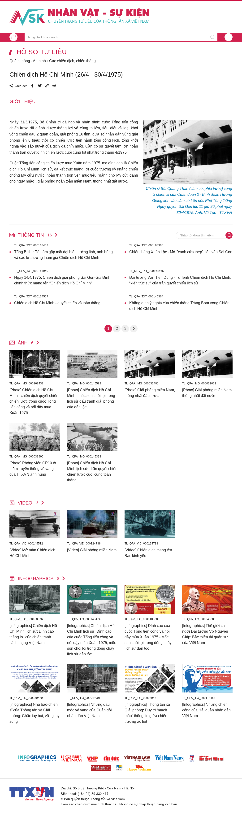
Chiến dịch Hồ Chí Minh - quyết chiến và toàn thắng (57, 303)
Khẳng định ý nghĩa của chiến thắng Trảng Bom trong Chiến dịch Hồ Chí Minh (179, 306)
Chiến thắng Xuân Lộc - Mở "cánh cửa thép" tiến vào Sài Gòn (180, 252)
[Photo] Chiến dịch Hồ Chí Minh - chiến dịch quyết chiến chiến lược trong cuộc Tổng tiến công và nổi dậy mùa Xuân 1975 (33, 401)
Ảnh (25, 342)
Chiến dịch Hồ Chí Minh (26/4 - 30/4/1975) (66, 74)
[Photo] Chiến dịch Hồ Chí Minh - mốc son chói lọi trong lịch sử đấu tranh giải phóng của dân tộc (91, 398)
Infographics (38, 578)
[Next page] (134, 328)
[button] (229, 37)
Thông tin (35, 235)
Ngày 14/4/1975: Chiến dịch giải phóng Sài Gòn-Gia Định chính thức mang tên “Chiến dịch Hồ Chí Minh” (62, 280)
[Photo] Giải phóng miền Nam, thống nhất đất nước (150, 393)
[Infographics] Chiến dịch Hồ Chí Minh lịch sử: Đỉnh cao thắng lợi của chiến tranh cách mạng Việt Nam (33, 634)
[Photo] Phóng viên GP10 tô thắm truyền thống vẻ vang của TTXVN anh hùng (32, 468)
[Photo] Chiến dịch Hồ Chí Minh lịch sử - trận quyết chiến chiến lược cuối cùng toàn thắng (92, 471)
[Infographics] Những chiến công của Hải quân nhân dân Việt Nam (206, 710)
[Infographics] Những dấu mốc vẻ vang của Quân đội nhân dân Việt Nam (89, 710)
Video (28, 502)
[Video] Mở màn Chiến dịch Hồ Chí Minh (32, 553)
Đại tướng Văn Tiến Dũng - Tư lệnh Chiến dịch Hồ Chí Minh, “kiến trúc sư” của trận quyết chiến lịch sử (180, 280)
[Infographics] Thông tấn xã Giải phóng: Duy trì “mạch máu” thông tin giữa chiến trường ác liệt (147, 712)
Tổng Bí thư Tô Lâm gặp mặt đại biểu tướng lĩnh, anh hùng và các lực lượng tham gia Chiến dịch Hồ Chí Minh (63, 255)
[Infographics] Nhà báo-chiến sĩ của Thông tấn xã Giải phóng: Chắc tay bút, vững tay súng (34, 712)
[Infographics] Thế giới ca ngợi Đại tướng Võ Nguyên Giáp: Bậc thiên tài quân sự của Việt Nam (205, 634)
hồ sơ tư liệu (42, 52)
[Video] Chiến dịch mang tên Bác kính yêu (148, 553)
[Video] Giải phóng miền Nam (92, 550)
